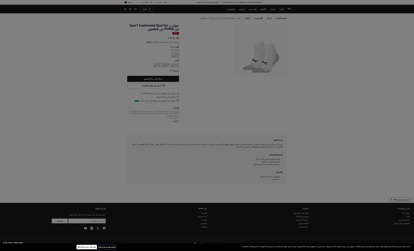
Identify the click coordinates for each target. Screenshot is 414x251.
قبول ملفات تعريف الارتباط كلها (87, 247)
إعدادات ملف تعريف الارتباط (107, 247)
